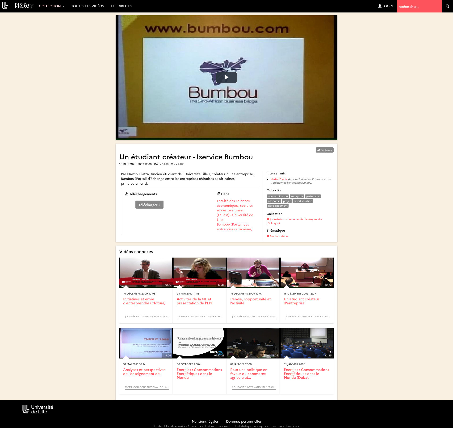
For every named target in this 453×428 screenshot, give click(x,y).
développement (278, 205)
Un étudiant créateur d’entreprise (301, 300)
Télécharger (148, 204)
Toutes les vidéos (87, 6)
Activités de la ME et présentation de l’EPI (194, 300)
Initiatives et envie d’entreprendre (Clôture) (144, 300)
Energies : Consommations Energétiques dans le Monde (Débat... (306, 373)
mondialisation (303, 201)
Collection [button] (50, 6)
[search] (447, 6)
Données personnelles (243, 421)
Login (387, 6)
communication (278, 196)
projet (287, 201)
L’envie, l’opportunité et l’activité (250, 300)
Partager (326, 150)
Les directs (121, 6)
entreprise (297, 196)
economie (274, 201)
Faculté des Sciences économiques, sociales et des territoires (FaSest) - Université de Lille (235, 210)
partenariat (313, 196)
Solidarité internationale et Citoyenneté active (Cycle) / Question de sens (254, 387)
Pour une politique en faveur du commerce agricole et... (248, 373)
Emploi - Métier (279, 236)
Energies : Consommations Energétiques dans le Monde (199, 373)
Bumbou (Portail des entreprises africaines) (234, 226)
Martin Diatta (278, 179)
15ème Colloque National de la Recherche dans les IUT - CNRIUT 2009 (147, 387)
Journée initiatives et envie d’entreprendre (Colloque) (294, 221)
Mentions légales (205, 421)
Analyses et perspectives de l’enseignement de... (144, 371)
